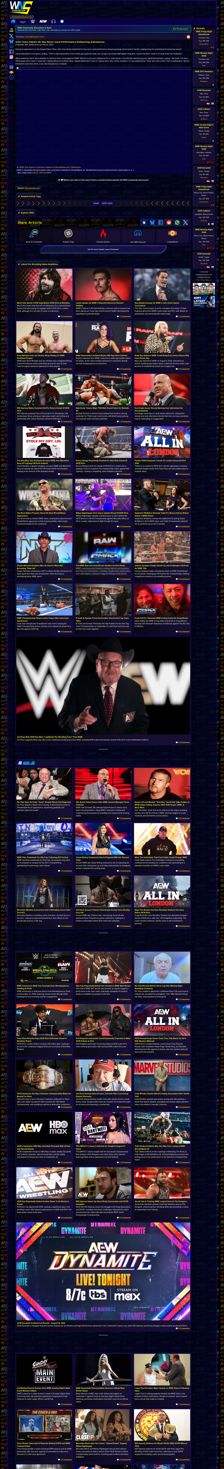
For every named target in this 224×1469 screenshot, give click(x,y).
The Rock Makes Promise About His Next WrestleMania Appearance (41, 514)
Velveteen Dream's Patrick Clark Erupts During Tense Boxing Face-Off (103, 911)
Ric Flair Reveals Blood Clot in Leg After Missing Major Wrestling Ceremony (159, 987)
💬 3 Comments (124, 818)
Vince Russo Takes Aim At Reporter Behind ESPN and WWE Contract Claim (43, 1444)
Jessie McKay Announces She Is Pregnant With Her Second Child (102, 858)
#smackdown (204, 44)
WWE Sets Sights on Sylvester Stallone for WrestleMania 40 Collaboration (50, 167)
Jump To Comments (34, 242)
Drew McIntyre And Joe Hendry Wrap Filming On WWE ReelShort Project (41, 357)
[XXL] (42, 37)
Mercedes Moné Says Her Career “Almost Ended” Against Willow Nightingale (101, 1444)
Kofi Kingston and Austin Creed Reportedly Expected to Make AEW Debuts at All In (103, 1039)
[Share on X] (185, 223)
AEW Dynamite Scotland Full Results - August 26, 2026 (41, 1323)
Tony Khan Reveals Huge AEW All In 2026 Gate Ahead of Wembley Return (42, 1039)
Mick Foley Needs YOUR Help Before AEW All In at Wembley (43, 303)
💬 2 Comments (65, 579)
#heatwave (204, 81)
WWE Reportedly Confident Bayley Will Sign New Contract (101, 356)
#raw (203, 65)
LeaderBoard (172, 242)
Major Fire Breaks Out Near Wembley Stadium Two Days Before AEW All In (159, 911)
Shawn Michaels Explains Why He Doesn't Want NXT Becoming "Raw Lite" (40, 567)
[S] (30, 37)
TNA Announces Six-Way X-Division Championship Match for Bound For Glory (44, 1095)
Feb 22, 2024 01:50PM (41, 173)
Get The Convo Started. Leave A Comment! (103, 249)
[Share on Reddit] (169, 223)
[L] (35, 37)
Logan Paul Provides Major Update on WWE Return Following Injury (162, 1389)
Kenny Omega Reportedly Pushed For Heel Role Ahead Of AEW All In (101, 462)
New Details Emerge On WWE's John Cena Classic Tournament (157, 304)
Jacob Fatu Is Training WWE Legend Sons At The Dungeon (161, 1201)
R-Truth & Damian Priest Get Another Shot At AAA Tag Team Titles (102, 619)
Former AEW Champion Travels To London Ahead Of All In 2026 (160, 462)
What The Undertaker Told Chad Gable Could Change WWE (161, 857)
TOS (197, 280)
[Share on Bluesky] (152, 223)
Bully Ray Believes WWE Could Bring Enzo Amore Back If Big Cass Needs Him (162, 357)
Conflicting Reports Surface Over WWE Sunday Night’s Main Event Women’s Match (43, 1389)
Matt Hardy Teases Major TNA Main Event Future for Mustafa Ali (102, 409)
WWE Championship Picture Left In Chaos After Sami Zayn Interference (43, 619)
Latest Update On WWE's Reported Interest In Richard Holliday (99, 304)
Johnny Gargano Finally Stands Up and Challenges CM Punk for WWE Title (162, 567)
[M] (32, 37)
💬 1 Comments (124, 317)
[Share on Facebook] (160, 223)
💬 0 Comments (65, 317)
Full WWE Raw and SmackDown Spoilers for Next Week (100, 566)
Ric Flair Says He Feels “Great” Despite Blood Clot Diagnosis (44, 802)
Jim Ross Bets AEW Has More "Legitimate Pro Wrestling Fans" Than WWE (50, 737)
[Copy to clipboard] (144, 223)
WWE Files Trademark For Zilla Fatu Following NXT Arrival (42, 857)
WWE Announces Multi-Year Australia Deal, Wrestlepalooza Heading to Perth (43, 987)
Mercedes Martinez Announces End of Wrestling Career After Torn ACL (43, 911)
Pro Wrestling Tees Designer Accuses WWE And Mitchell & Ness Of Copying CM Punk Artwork (43, 462)
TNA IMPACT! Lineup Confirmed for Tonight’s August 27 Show (100, 1147)
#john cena (107, 203)
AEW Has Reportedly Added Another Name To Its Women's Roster (43, 1202)
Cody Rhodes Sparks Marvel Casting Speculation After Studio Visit (162, 1095)
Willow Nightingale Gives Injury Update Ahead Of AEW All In (102, 513)
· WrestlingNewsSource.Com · (21, 17)
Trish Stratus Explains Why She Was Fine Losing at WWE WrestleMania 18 (160, 1147)
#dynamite (203, 100)
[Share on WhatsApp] (177, 223)
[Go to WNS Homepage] (21, 8)
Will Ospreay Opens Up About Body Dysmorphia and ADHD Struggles (102, 1202)
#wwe (96, 203)
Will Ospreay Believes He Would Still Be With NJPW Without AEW (161, 1444)
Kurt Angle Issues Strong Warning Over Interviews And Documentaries (159, 409)
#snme (204, 137)
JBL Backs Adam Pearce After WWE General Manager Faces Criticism (102, 803)
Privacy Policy (204, 280)
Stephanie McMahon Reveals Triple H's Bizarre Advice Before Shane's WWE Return (162, 514)
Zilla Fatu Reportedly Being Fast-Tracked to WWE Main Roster (103, 986)
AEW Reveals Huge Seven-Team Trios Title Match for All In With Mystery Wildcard (160, 1039)
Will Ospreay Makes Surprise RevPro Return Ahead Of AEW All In (43, 409)
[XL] (37, 37)
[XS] (26, 37)
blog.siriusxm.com (32, 188)
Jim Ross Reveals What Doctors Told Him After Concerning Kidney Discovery (102, 1095)
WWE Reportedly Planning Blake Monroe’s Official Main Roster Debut (100, 1389)
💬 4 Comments (124, 926)
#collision (204, 119)
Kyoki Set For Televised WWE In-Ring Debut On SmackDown (161, 618)
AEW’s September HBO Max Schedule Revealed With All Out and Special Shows (43, 1147)
